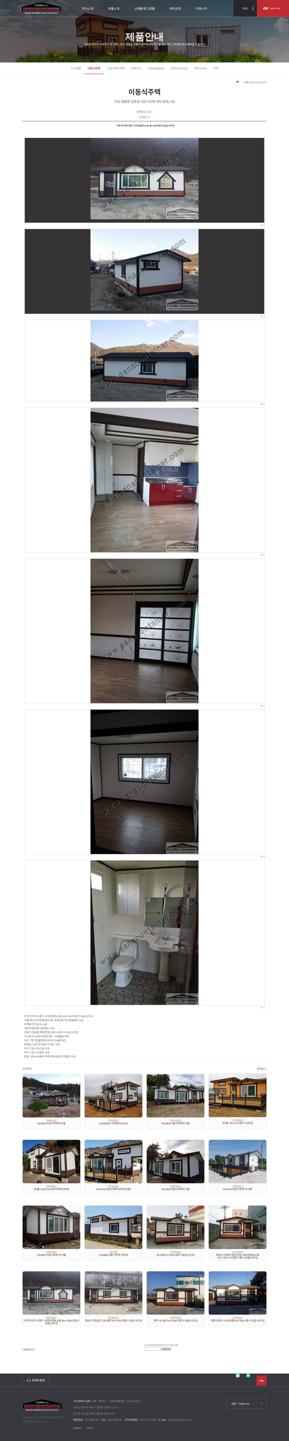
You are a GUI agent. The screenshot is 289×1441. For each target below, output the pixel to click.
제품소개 (113, 8)
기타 (215, 68)
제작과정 (175, 8)
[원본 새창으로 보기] (144, 178)
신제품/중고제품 (144, 8)
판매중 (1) (144, 117)
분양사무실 (200, 68)
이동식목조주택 (115, 68)
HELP (90, 1428)
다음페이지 (28, 1349)
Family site (274, 8)
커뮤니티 (201, 8)
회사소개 (87, 8)
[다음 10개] (174, 1345)
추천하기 (27, 1069)
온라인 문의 (38, 1380)
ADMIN (77, 1428)
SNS (245, 8)
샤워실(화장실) (156, 68)
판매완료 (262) (144, 112)
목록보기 (262, 1069)
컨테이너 (136, 68)
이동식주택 (94, 68)
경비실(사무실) (179, 68)
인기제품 (76, 68)
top (262, 1380)
